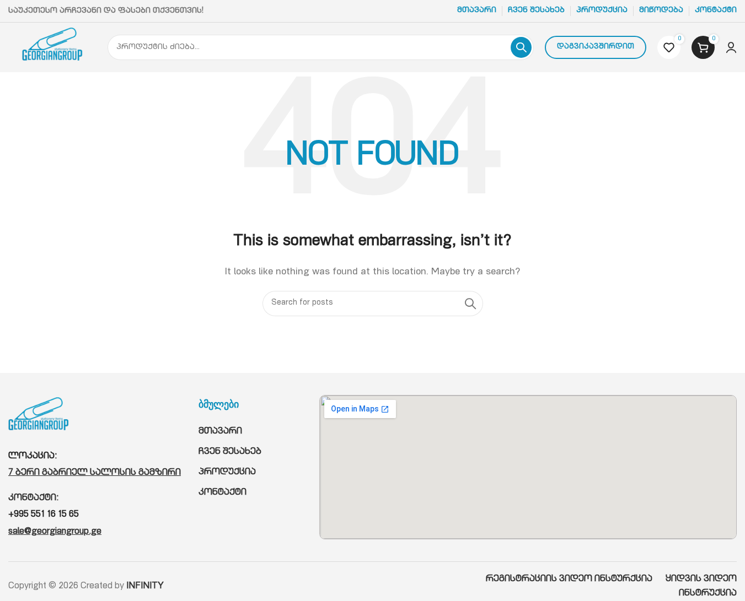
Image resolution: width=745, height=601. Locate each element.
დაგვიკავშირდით (595, 47)
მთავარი (220, 431)
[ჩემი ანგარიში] (731, 47)
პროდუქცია (227, 472)
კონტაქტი (222, 493)
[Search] (521, 47)
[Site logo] (52, 48)
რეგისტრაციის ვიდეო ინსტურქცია (576, 579)
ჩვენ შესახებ (230, 452)
